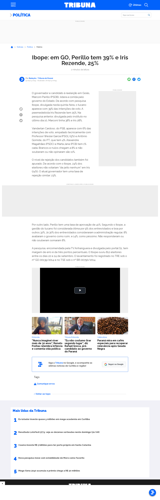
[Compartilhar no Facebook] (134, 79)
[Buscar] (149, 15)
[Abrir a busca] (146, 5)
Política (21, 15)
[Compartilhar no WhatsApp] (129, 79)
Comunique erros (45, 384)
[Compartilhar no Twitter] (139, 79)
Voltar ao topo (43, 394)
